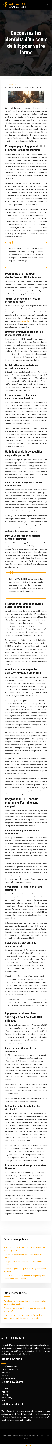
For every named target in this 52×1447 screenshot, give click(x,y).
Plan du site (26, 1445)
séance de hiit (26, 321)
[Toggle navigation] (47, 5)
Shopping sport (12, 84)
